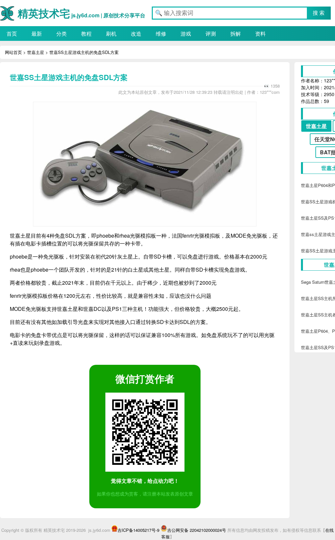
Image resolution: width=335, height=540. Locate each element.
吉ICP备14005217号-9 (138, 530)
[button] (319, 13)
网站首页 (13, 52)
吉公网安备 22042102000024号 (196, 530)
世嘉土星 (35, 52)
